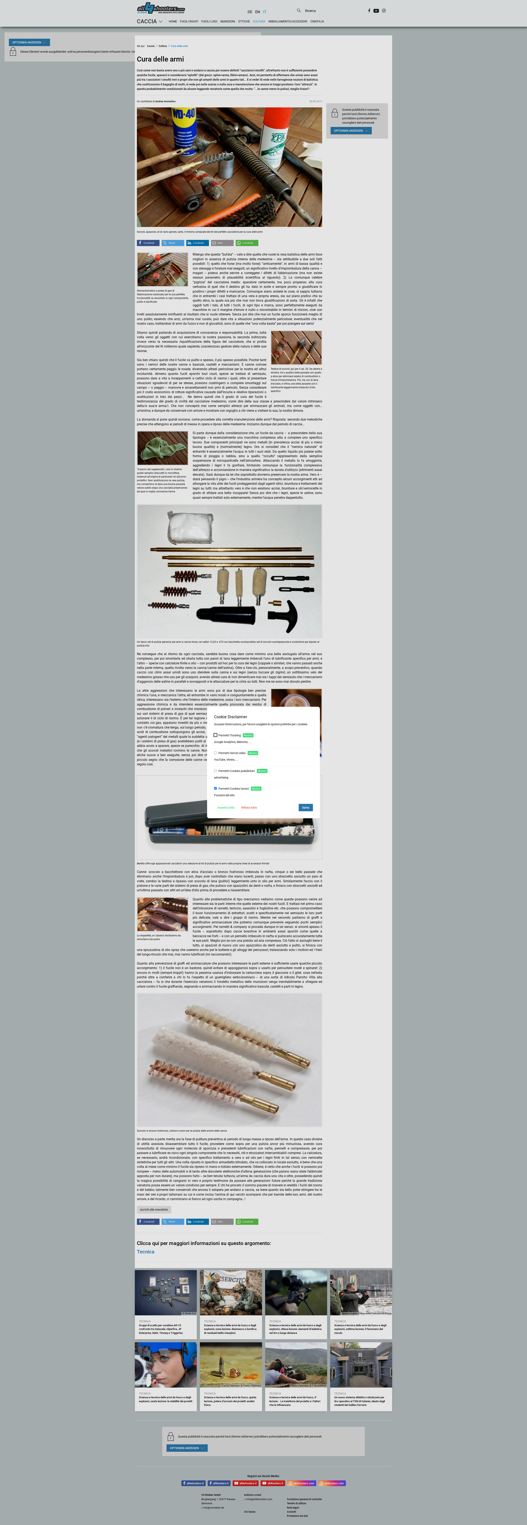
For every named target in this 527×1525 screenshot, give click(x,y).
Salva (305, 807)
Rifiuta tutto (249, 807)
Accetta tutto (226, 807)
